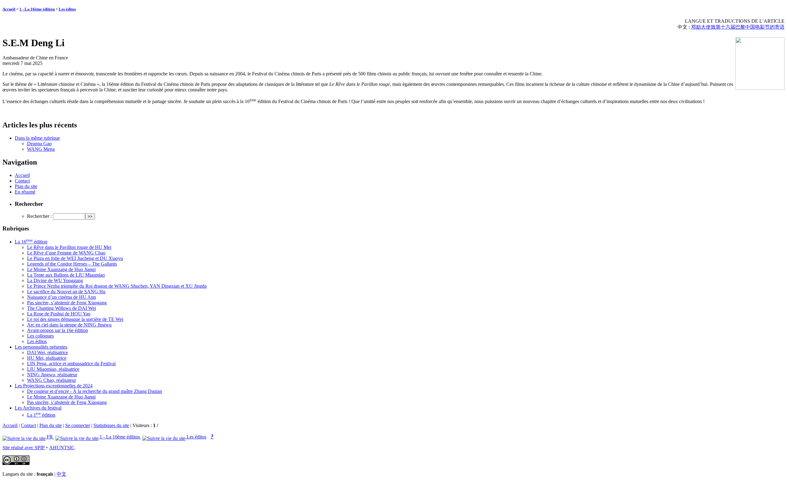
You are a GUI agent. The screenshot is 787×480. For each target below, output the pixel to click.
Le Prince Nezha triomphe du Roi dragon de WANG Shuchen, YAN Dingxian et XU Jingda (117, 286)
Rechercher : (39, 216)
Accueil (8, 9)
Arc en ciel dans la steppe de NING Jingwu (69, 324)
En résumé (25, 191)
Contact (22, 180)
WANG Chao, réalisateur (51, 380)
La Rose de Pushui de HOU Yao (58, 313)
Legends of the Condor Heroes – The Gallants (72, 263)
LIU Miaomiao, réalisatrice (53, 369)
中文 (61, 474)
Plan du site (26, 186)
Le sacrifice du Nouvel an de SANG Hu (66, 291)
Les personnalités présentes (41, 347)
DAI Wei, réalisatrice (47, 352)
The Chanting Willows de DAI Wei (61, 308)
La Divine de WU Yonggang (55, 280)
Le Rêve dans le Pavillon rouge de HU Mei (69, 247)
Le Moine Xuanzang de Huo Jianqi (61, 269)
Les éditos (67, 9)
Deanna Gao (39, 143)
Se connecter (77, 425)
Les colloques (40, 335)
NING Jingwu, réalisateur (52, 374)
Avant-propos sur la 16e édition (57, 330)
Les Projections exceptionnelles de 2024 (54, 385)
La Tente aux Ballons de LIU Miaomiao (66, 275)
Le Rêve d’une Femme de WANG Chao (66, 252)
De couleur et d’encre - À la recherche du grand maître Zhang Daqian (94, 391)
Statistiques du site (111, 425)
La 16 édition (31, 241)
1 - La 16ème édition (37, 9)
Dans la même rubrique (37, 138)
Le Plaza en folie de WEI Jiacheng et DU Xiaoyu (75, 258)
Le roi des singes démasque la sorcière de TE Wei (75, 319)
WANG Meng (41, 149)
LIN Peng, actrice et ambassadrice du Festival (71, 363)
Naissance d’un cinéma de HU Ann (61, 297)
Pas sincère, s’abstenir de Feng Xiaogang (67, 302)
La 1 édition (41, 415)
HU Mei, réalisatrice (46, 358)
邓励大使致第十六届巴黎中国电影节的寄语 (738, 27)
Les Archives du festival (38, 407)
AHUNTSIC (62, 447)
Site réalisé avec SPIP (23, 447)
